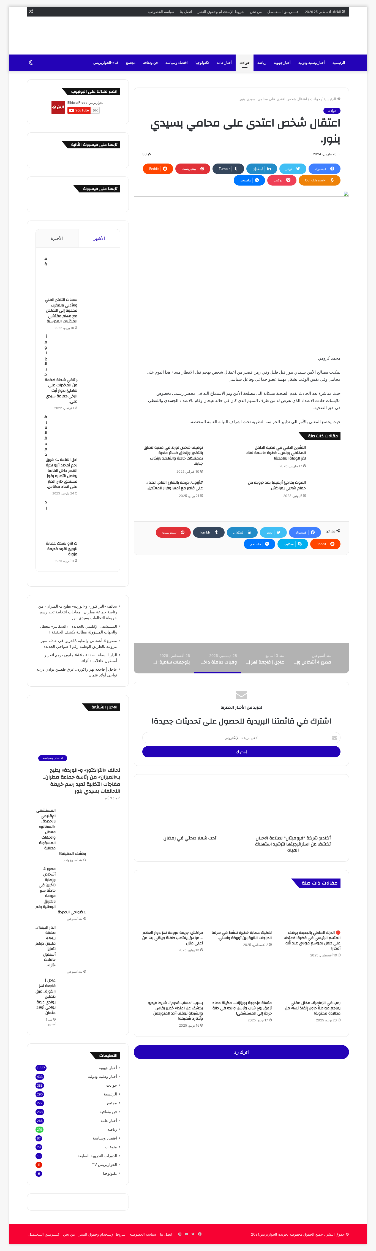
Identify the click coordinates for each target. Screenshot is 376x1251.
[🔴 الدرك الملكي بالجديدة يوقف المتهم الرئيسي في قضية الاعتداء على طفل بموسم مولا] (310, 910)
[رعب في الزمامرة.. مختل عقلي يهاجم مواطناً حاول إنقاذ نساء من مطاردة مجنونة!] (310, 981)
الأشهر (99, 238)
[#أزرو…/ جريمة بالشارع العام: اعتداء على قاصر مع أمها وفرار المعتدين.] (222, 490)
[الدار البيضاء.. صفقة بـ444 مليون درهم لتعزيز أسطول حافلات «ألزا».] (90, 945)
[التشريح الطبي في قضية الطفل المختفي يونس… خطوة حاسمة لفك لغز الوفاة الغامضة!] (325, 455)
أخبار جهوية (282, 63)
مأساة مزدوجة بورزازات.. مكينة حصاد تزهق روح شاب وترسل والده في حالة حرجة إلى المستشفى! (242, 1008)
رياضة (261, 63)
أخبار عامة (224, 63)
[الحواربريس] (327, 35)
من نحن (256, 11)
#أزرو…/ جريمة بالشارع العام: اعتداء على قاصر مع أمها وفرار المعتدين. (174, 485)
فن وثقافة (150, 63)
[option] (311, 658)
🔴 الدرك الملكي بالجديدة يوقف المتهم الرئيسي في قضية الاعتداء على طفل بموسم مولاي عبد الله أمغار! (312, 940)
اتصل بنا (186, 11)
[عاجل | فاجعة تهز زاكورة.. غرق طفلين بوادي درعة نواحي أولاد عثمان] (90, 998)
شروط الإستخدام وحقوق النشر (221, 11)
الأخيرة (57, 238)
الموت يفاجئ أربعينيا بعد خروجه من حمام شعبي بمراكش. (277, 485)
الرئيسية (339, 63)
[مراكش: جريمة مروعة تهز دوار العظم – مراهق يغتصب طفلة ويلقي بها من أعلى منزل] (172, 910)
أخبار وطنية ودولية (311, 63)
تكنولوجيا (202, 63)
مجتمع (130, 63)
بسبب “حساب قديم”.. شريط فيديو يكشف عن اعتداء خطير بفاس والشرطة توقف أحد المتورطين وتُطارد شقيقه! (175, 1010)
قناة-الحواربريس (105, 63)
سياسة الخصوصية (161, 11)
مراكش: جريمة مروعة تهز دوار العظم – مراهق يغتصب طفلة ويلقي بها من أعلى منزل (172, 938)
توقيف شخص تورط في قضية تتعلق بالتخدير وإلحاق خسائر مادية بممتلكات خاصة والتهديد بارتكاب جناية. (173, 455)
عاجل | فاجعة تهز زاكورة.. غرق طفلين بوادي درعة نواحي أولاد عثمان (46, 996)
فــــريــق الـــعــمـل (282, 11)
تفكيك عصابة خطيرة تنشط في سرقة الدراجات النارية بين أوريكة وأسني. (242, 935)
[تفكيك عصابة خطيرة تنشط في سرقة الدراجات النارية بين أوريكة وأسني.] (241, 910)
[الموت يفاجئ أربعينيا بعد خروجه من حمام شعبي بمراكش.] (325, 490)
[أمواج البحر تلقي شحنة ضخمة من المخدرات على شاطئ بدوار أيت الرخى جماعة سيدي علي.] (81, 355)
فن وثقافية (108, 1111)
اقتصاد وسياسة (176, 63)
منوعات (111, 1147)
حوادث (244, 63)
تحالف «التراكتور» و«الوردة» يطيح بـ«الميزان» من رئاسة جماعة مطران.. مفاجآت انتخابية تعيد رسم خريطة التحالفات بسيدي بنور (77, 612)
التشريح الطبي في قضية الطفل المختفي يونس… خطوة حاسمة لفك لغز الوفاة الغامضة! (276, 453)
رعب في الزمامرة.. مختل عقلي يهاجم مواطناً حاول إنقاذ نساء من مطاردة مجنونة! (312, 1008)
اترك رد (241, 1052)
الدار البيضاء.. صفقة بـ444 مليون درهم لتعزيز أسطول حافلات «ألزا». (46, 946)
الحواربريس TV (104, 1164)
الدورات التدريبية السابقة (97, 1156)
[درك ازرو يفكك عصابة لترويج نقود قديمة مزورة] (81, 520)
